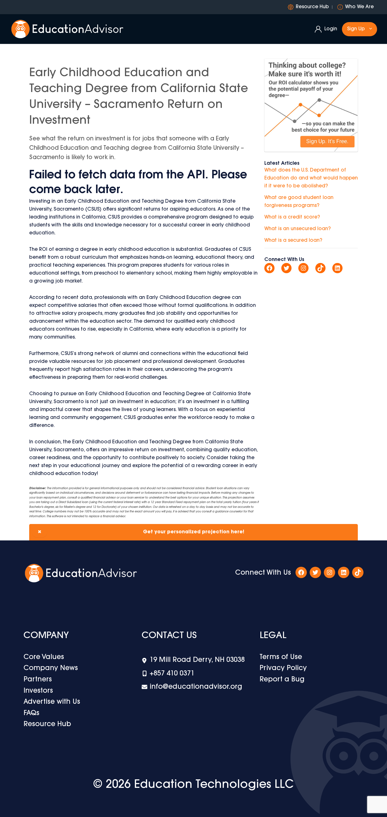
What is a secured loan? (293, 240)
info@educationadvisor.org (196, 687)
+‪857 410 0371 (172, 673)
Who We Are (359, 7)
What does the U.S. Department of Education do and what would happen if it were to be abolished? (311, 178)
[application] (369, 29)
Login (330, 29)
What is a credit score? (292, 217)
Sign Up (356, 29)
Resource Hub (312, 7)
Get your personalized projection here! (141, 532)
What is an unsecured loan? (297, 228)
